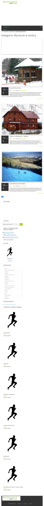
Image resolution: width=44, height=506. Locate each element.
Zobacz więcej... (40, 98)
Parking (14, 278)
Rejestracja (20, 503)
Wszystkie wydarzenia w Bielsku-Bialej (9, 304)
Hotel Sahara (6, 363)
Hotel (14, 290)
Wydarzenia (14, 295)
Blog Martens (12, 31)
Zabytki (14, 271)
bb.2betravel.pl (6, 26)
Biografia (14, 298)
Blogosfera (6, 31)
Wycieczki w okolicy (22, 90)
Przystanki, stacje (14, 281)
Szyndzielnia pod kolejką (17, 184)
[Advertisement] (22, 15)
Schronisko (14, 288)
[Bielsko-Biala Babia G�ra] (8, 239)
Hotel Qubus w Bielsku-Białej (9, 394)
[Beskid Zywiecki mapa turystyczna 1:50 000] (10, 237)
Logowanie (5, 29)
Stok (14, 268)
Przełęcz (14, 279)
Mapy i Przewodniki (14, 270)
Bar (14, 293)
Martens (14, 90)
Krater (14, 282)
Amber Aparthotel (7, 332)
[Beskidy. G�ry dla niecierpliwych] (10, 234)
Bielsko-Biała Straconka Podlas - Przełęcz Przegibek (13, 487)
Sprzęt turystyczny (14, 274)
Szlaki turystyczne (14, 285)
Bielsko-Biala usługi (12, 503)
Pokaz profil (10, 261)
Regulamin (25, 503)
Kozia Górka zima (15, 88)
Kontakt (30, 503)
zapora (14, 273)
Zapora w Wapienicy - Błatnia (18, 136)
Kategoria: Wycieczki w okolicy (20, 31)
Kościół (14, 276)
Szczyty (14, 284)
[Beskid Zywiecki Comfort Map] (8, 232)
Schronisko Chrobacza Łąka (9, 425)
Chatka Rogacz (6, 456)
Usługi (14, 296)
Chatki (14, 292)
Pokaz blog (10, 260)
